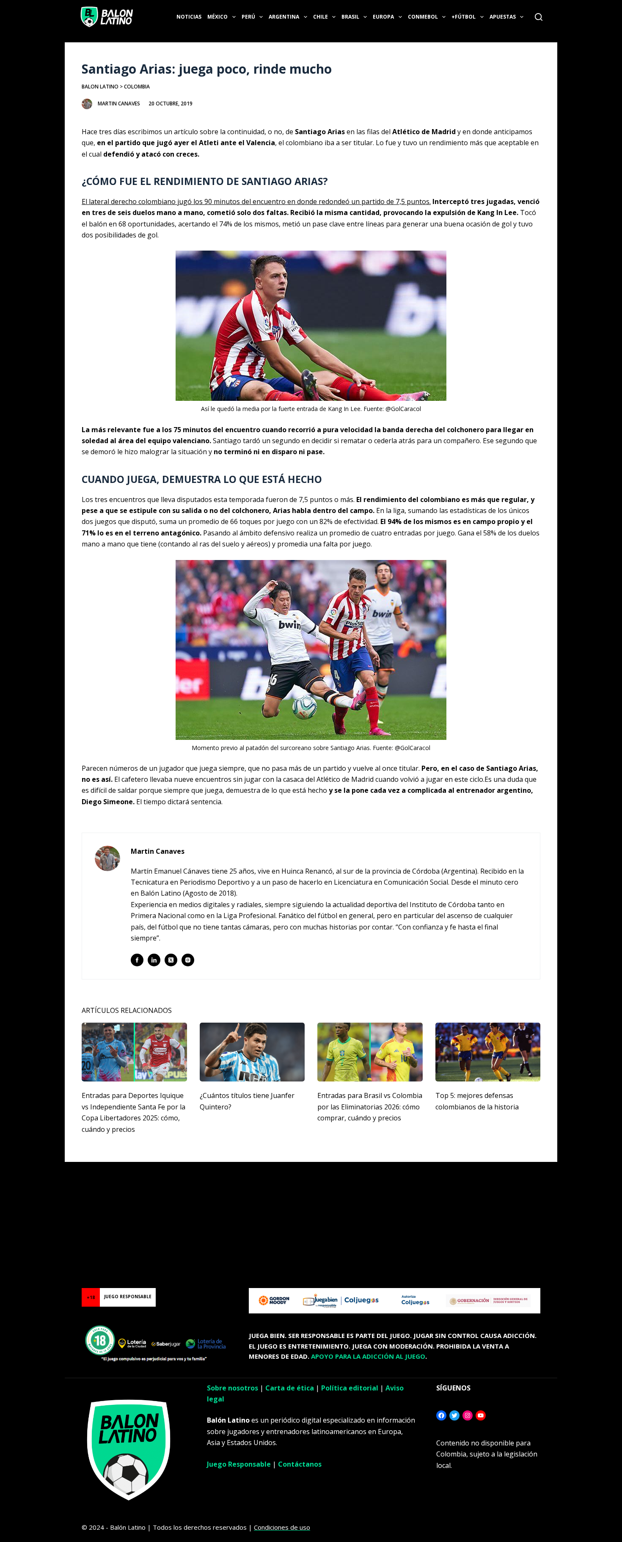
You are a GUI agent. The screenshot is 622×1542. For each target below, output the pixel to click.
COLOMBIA (137, 86)
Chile (320, 16)
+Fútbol (463, 16)
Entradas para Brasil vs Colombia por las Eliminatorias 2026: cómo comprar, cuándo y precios (369, 1107)
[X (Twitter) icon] (171, 960)
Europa (383, 16)
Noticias (188, 16)
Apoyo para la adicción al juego (368, 1356)
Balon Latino (100, 86)
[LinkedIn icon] (154, 960)
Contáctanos (300, 1464)
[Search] (538, 17)
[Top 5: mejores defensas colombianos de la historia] (488, 1052)
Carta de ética (289, 1388)
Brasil (350, 16)
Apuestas (503, 16)
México (217, 16)
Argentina (284, 16)
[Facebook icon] (137, 960)
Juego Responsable (239, 1464)
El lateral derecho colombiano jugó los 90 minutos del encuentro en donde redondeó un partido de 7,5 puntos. (256, 201)
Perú (248, 16)
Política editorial (349, 1388)
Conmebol (423, 16)
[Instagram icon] (188, 960)
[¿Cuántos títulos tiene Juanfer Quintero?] (252, 1052)
